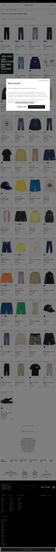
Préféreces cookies (22, 106)
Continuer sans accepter (43, 80)
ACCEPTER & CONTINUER (36, 106)
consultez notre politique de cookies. (24, 102)
